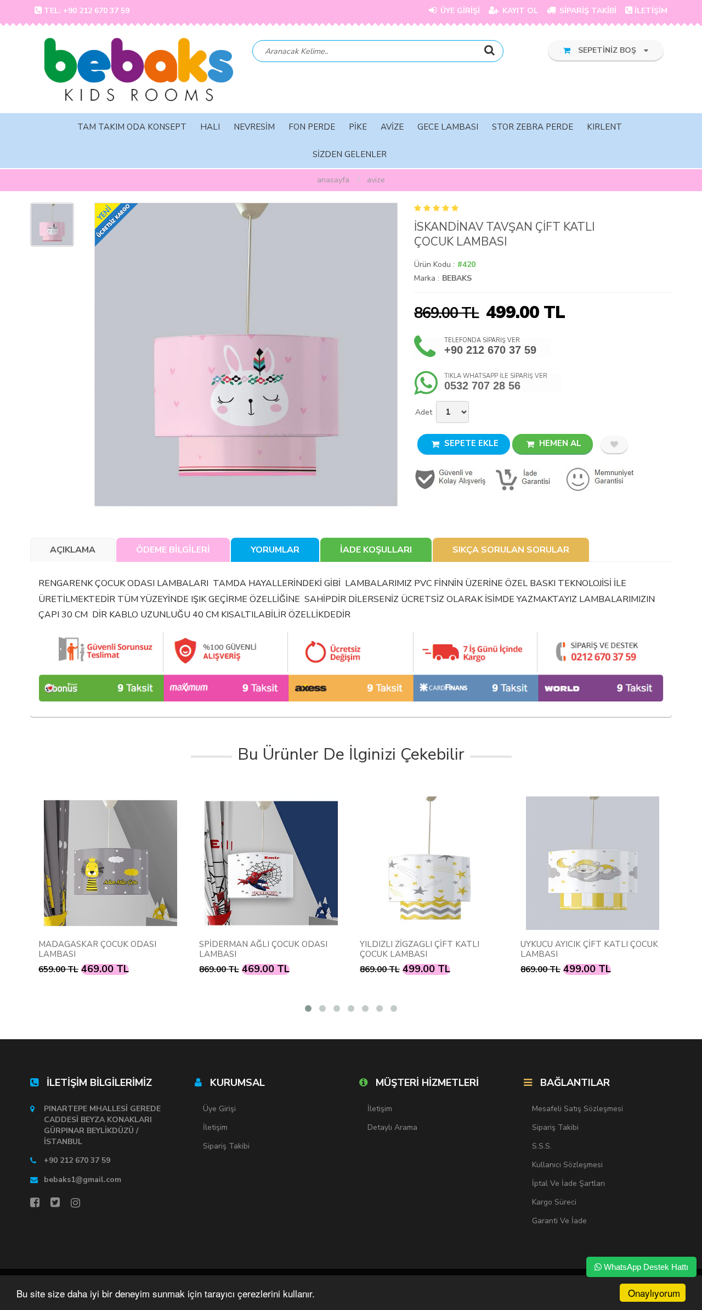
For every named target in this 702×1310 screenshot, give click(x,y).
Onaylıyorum (654, 1293)
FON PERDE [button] (311, 126)
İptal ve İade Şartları (568, 1183)
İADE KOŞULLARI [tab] (376, 550)
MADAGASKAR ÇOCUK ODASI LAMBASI (97, 949)
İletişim (215, 1127)
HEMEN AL (559, 443)
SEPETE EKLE (470, 443)
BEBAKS (457, 278)
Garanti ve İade (559, 1221)
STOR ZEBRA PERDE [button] (532, 126)
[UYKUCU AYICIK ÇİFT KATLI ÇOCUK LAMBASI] (592, 863)
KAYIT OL (519, 10)
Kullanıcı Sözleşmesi (567, 1165)
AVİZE (376, 180)
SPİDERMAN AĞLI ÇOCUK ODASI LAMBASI (263, 949)
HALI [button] (210, 126)
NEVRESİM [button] (254, 126)
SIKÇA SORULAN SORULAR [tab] (510, 550)
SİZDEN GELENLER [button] (350, 154)
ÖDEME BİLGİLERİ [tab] (173, 550)
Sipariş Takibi (226, 1146)
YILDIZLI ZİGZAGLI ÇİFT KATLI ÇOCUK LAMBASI (419, 949)
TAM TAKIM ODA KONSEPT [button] (131, 126)
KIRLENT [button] (604, 126)
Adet (423, 412)
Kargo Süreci (554, 1202)
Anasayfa (333, 180)
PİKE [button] (358, 126)
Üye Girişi (219, 1108)
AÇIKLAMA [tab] (72, 550)
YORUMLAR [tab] (275, 550)
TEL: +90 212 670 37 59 (86, 10)
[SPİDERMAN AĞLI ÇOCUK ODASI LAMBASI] (271, 863)
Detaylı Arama (392, 1127)
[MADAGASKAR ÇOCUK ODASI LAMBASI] (110, 863)
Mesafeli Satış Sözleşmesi (577, 1108)
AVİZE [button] (392, 126)
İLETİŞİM (651, 10)
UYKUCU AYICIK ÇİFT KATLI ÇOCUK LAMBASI (589, 949)
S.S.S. (542, 1146)
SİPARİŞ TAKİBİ (586, 10)
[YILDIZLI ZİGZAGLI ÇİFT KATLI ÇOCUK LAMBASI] (432, 863)
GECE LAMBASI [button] (447, 126)
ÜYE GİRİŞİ (459, 10)
